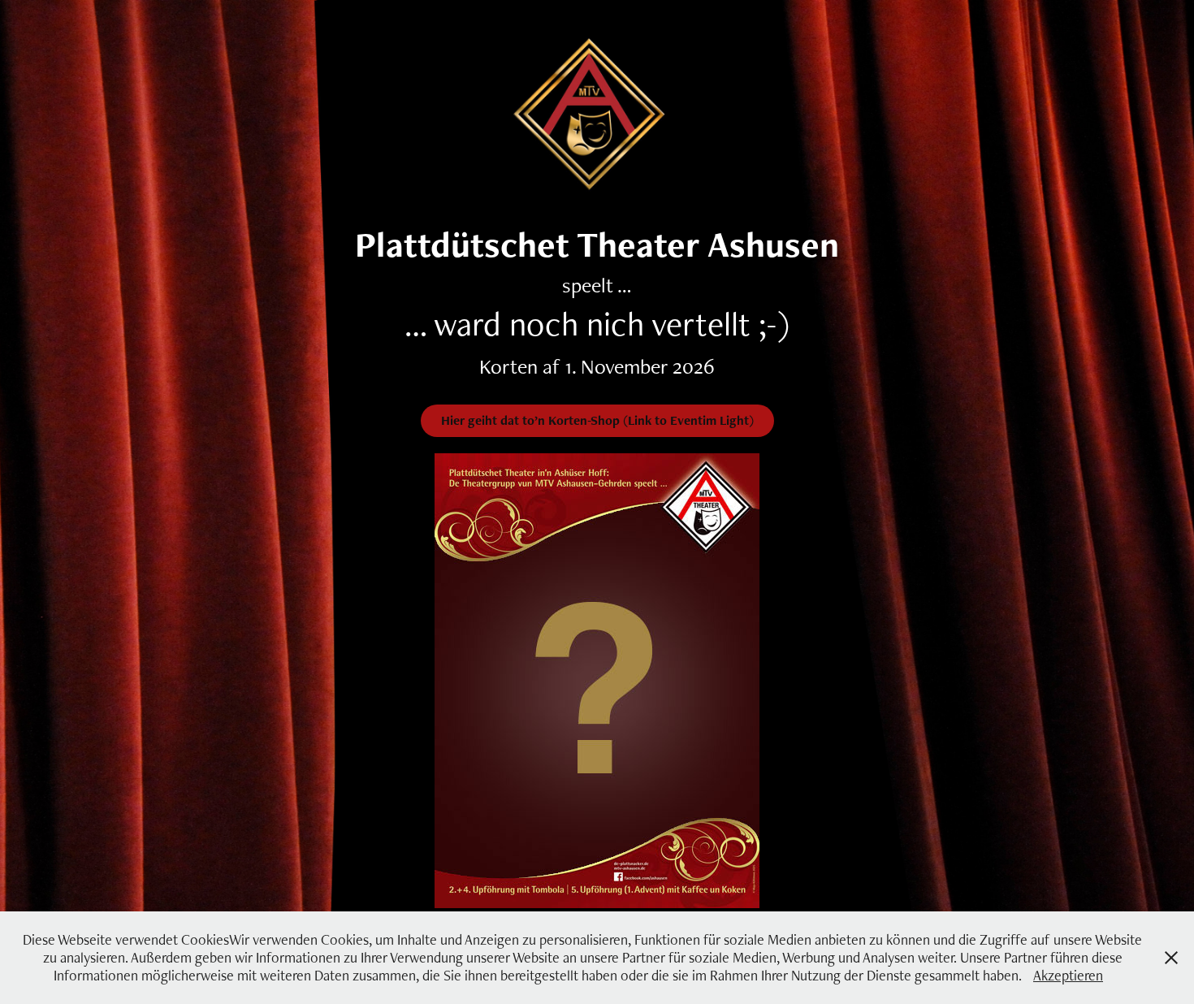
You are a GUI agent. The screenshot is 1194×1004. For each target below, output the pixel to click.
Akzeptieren (1068, 975)
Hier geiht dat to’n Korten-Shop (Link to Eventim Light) (597, 420)
